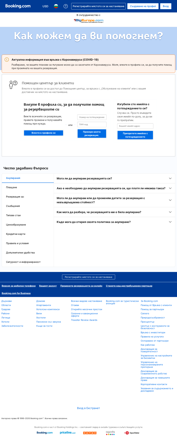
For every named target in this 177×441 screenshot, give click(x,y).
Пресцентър (147, 321)
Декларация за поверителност (149, 350)
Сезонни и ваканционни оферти (84, 314)
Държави (6, 301)
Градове (5, 309)
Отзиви (75, 305)
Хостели (41, 317)
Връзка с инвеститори (153, 332)
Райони (5, 313)
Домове (40, 301)
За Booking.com (149, 301)
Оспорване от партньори (155, 340)
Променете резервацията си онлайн (81, 285)
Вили (39, 313)
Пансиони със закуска (48, 321)
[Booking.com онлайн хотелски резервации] (18, 6)
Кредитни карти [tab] (15, 233)
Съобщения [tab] (13, 205)
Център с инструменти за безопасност (155, 327)
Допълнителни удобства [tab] (20, 252)
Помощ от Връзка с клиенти (156, 305)
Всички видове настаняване (86, 301)
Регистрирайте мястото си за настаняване (88, 277)
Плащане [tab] (11, 187)
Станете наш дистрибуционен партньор (129, 285)
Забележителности (12, 325)
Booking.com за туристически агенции (122, 302)
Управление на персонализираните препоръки (152, 364)
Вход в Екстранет (88, 408)
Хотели (5, 321)
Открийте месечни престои (86, 309)
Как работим (148, 344)
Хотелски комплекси (48, 309)
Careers (145, 313)
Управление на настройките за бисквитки (156, 356)
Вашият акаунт (48, 285)
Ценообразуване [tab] (16, 224)
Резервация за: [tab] (15, 196)
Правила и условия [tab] (17, 243)
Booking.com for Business (16, 293)
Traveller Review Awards (84, 320)
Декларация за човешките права (155, 378)
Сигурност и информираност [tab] (23, 261)
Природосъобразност (153, 317)
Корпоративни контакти (154, 384)
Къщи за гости (44, 325)
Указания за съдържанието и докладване (157, 389)
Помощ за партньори (152, 309)
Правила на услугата (152, 336)
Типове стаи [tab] (13, 215)
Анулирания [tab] (13, 177)
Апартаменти (43, 305)
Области (6, 305)
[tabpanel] (114, 200)
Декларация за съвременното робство (154, 372)
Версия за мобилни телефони (19, 285)
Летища (5, 317)
